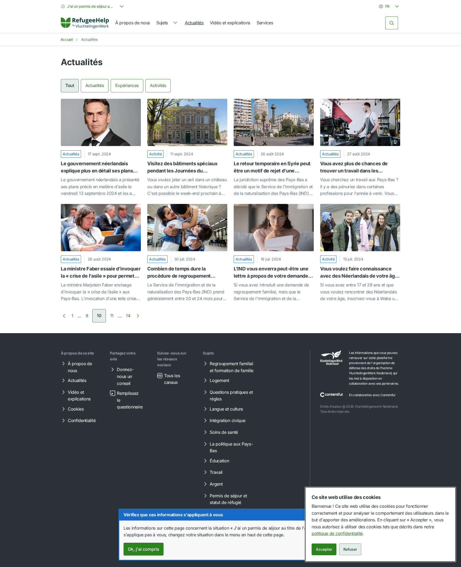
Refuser (350, 549)
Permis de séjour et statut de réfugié (228, 499)
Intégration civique (227, 420)
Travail (216, 472)
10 (99, 315)
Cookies (76, 409)
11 (112, 315)
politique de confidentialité (337, 533)
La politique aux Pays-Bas (231, 447)
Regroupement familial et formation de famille (231, 367)
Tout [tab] (69, 85)
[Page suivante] (138, 316)
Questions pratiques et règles (231, 395)
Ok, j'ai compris (143, 549)
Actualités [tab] (94, 85)
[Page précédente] (64, 316)
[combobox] (93, 6)
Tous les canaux (172, 379)
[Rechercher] (391, 23)
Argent (216, 484)
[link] (85, 23)
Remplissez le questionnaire (130, 400)
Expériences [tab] (127, 85)
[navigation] (167, 22)
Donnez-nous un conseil (125, 376)
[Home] (85, 23)
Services (265, 22)
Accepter (324, 549)
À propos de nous (132, 22)
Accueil (67, 39)
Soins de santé (224, 432)
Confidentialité (82, 420)
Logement (219, 380)
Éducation (219, 460)
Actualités (194, 22)
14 (128, 315)
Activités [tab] (158, 85)
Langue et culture (226, 409)
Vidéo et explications (230, 22)
